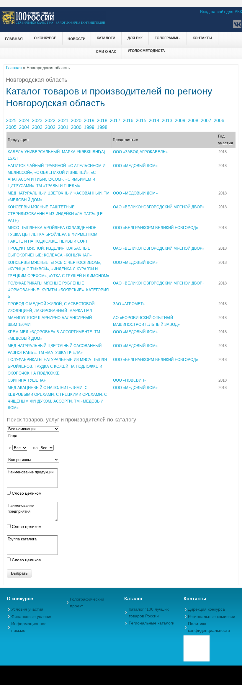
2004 (25, 127)
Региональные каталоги (151, 623)
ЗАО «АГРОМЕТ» (129, 304)
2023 (38, 120)
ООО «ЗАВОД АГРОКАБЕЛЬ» (140, 152)
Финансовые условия (32, 616)
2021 (64, 120)
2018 (103, 120)
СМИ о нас (106, 52)
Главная (14, 39)
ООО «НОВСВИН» (129, 380)
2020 (77, 120)
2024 (25, 120)
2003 (38, 127)
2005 (12, 127)
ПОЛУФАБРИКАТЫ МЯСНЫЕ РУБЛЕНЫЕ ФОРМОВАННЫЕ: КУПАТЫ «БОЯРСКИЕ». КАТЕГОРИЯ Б (58, 290)
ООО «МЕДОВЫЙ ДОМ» (135, 166)
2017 (116, 120)
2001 (64, 127)
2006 (219, 120)
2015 (142, 120)
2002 (51, 127)
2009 (181, 120)
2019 (90, 120)
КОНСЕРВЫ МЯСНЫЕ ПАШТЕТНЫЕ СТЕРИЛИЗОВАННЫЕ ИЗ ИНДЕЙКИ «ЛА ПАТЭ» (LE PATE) (55, 214)
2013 (168, 120)
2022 (51, 120)
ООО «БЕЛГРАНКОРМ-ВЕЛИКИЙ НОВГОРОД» (155, 227)
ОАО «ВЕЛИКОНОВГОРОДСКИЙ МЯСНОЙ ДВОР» (158, 207)
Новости (77, 39)
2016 (129, 120)
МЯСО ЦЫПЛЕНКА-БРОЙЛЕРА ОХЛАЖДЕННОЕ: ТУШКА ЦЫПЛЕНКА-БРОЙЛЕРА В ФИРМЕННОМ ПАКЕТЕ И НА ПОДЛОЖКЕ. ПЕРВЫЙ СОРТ (53, 234)
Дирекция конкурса (206, 609)
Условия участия (27, 609)
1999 (90, 127)
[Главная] (53, 23)
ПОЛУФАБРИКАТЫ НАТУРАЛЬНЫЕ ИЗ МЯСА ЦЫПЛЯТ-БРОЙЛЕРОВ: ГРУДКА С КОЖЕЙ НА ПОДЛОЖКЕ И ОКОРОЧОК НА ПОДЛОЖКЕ (59, 366)
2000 (77, 127)
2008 (194, 120)
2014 (155, 120)
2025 (12, 120)
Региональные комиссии (211, 616)
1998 (103, 127)
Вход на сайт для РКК (221, 11)
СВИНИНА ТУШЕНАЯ (27, 380)
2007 (206, 120)
